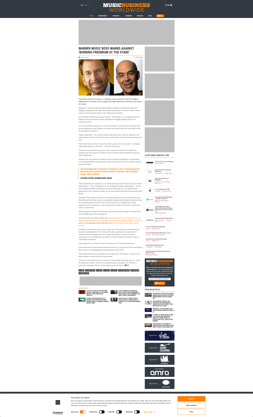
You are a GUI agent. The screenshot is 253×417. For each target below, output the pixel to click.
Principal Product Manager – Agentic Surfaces (164, 197)
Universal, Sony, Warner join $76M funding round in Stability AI (163, 310)
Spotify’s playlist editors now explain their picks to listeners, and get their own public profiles (97, 293)
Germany (161, 220)
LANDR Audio (168, 173)
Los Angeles (149, 247)
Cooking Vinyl (155, 228)
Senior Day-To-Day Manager (164, 161)
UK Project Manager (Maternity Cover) (158, 233)
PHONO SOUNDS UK (160, 213)
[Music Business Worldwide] (126, 7)
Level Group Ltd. (166, 191)
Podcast (140, 16)
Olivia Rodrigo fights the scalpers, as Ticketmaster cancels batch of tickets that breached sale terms (163, 303)
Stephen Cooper (84, 110)
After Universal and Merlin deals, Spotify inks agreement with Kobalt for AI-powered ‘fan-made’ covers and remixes (129, 293)
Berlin (156, 220)
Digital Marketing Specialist (155, 245)
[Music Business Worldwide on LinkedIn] (169, 5)
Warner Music (84, 273)
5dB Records (155, 240)
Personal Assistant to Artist (164, 218)
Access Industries (107, 250)
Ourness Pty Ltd (159, 163)
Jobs (150, 16)
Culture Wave (158, 247)
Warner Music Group (109, 108)
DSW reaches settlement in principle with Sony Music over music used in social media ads (163, 325)
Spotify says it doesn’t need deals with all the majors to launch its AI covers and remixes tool (129, 301)
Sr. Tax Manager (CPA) (162, 189)
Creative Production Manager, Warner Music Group (158, 252)
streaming (135, 270)
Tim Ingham (139, 57)
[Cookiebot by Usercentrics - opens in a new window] (58, 413)
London (157, 182)
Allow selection (191, 405)
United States (91, 270)
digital (100, 270)
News (91, 16)
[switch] (102, 411)
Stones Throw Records (158, 234)
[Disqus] (111, 331)
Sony (107, 223)
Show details (147, 412)
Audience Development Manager (156, 239)
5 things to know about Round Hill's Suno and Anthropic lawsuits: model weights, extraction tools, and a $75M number (163, 318)
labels (107, 270)
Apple (118, 119)
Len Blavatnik (95, 250)
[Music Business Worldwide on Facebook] (166, 5)
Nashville (157, 191)
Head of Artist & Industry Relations (163, 170)
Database (128, 16)
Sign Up (161, 283)
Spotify (100, 128)
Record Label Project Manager (162, 179)
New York (157, 200)
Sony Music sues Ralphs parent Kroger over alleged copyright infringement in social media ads (163, 296)
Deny (191, 412)
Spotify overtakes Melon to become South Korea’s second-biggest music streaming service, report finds (97, 301)
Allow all (191, 399)
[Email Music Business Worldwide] (171, 5)
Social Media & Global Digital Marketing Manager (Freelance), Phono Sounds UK (164, 209)
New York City (159, 173)
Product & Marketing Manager (155, 226)
